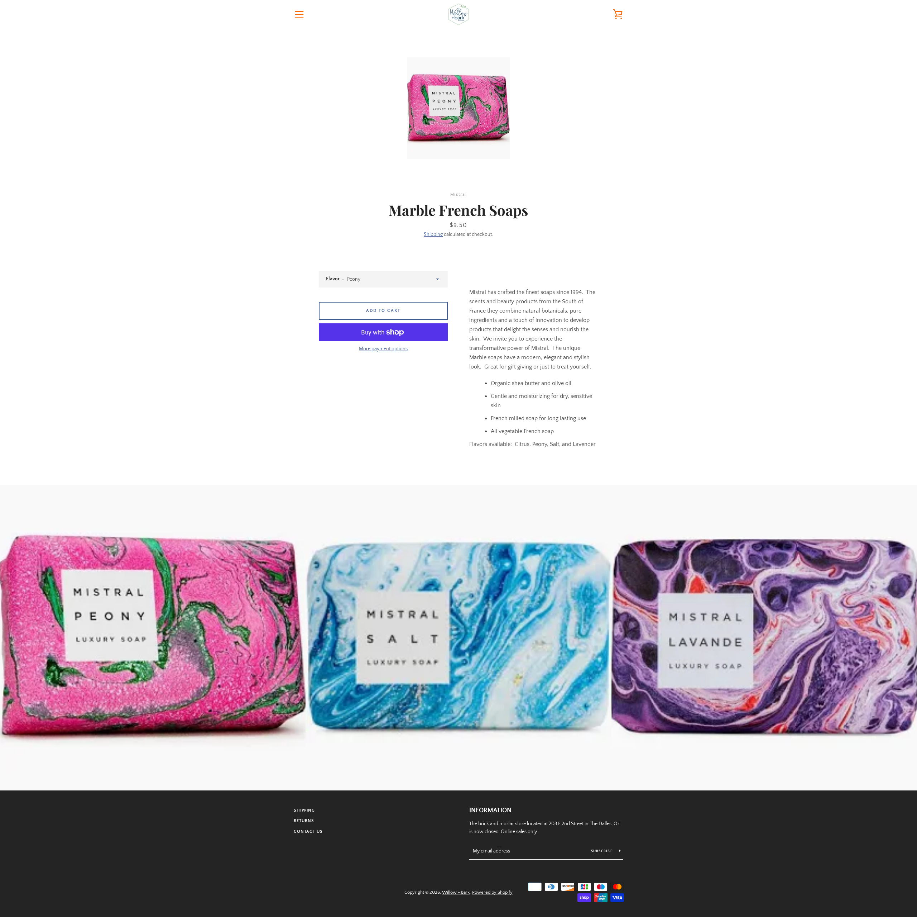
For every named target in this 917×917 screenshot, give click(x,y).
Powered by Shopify (492, 892)
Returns (304, 820)
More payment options (383, 349)
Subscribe (602, 851)
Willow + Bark (456, 892)
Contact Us (308, 831)
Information (490, 810)
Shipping (433, 234)
